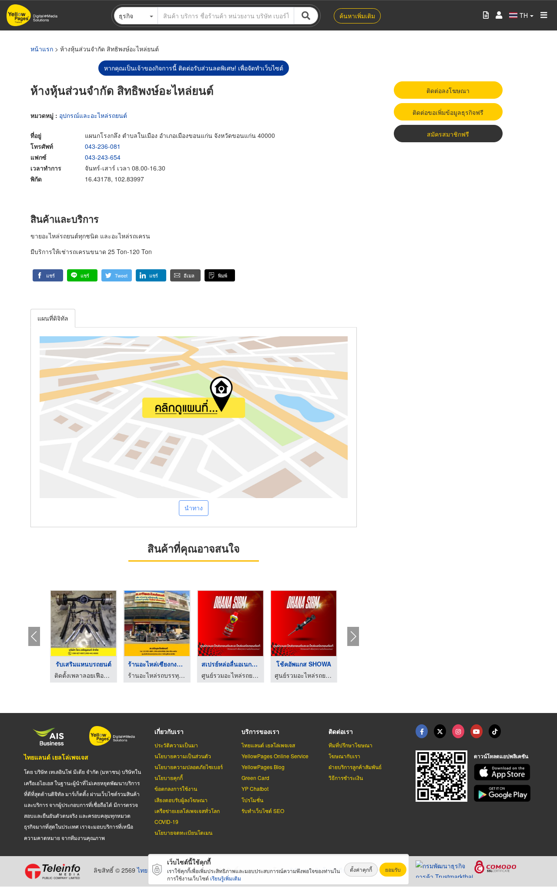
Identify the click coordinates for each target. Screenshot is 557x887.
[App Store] (503, 772)
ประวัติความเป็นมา (176, 745)
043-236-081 (103, 146)
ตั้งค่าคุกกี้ (361, 869)
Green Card (255, 777)
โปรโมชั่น (252, 799)
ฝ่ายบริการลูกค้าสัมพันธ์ (355, 766)
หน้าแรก (41, 48)
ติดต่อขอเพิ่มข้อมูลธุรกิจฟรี (448, 112)
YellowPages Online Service (275, 756)
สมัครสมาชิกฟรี (448, 134)
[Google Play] (503, 793)
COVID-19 (166, 821)
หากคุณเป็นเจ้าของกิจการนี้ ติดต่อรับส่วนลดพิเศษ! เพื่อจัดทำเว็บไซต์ (193, 68)
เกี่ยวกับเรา (169, 731)
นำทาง (194, 507)
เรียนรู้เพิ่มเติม (225, 878)
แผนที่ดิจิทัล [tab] (52, 318)
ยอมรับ (393, 869)
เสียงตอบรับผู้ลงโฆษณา (181, 799)
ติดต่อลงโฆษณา (448, 90)
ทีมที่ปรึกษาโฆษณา (350, 745)
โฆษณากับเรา (344, 756)
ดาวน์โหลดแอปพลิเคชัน (501, 756)
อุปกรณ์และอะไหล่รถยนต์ (93, 115)
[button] (48, 275)
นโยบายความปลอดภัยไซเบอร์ (188, 766)
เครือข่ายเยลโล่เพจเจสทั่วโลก (187, 810)
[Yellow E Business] (422, 731)
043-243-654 (103, 157)
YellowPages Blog (263, 766)
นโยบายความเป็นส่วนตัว (182, 756)
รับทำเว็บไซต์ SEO (263, 810)
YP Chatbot (255, 788)
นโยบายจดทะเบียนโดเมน (183, 832)
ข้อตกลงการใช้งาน (175, 788)
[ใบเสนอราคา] (486, 15)
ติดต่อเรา (341, 731)
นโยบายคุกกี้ (168, 777)
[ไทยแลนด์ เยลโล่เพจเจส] (440, 731)
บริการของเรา (260, 731)
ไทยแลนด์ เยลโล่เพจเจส (56, 757)
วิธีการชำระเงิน (346, 777)
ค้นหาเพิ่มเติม (357, 15)
